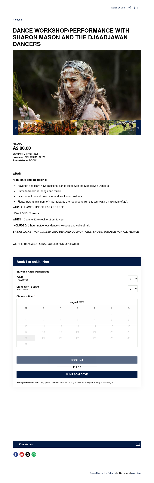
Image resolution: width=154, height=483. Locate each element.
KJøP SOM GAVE (77, 374)
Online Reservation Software (103, 472)
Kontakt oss (26, 444)
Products (18, 19)
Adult (22, 278)
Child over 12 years (28, 288)
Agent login (136, 472)
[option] (29, 127)
